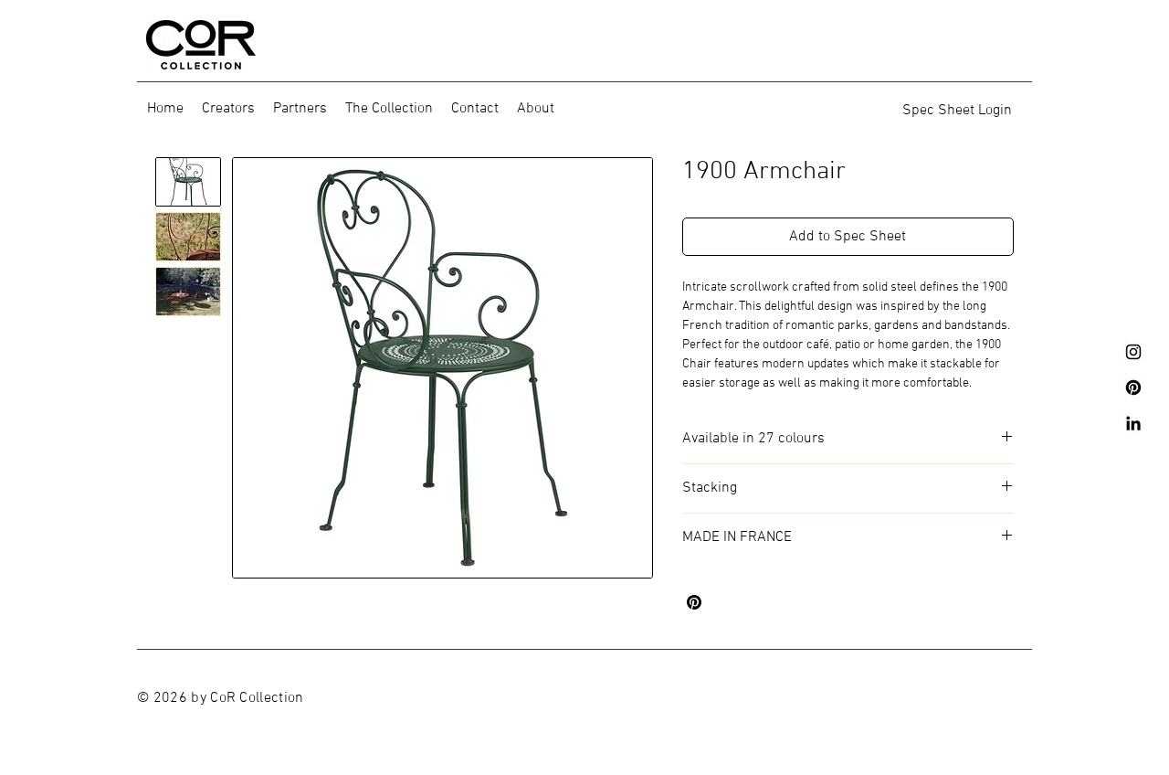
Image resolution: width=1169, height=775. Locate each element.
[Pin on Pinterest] (694, 602)
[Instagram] (1133, 352)
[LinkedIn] (1133, 423)
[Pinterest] (1133, 387)
